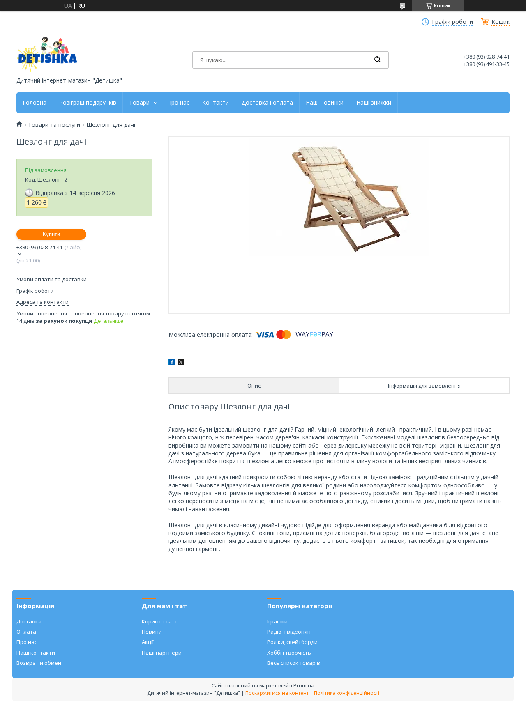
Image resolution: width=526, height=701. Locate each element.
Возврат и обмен (38, 663)
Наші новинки (325, 102)
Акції (148, 642)
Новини (152, 631)
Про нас (178, 102)
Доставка (29, 621)
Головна (34, 102)
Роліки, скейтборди (292, 642)
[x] (181, 363)
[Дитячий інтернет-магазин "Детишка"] (47, 54)
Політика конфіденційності (346, 693)
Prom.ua (303, 685)
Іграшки (277, 621)
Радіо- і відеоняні (289, 631)
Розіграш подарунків (87, 102)
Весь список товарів (293, 663)
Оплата (26, 631)
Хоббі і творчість (289, 652)
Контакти (215, 102)
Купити (51, 234)
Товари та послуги (54, 125)
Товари (139, 102)
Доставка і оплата (267, 102)
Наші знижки (373, 102)
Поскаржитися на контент (277, 693)
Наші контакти (35, 652)
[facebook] (171, 363)
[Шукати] (377, 60)
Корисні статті (160, 621)
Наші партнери (162, 652)
